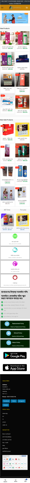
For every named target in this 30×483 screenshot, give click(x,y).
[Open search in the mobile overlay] (5, 480)
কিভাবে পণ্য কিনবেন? (6, 434)
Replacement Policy (18, 323)
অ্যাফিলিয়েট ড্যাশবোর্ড (6, 451)
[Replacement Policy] (7, 323)
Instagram (21, 401)
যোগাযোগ (4, 422)
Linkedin (6, 405)
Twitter (14, 401)
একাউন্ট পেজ (4, 425)
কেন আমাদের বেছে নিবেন (6, 440)
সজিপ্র (3, 445)
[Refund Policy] (8, 333)
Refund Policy (18, 333)
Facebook (6, 401)
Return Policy (16, 342)
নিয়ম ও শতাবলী (5, 442)
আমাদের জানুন (5, 413)
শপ (3, 419)
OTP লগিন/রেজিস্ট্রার (6, 437)
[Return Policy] (8, 342)
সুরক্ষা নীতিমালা (5, 448)
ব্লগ (3, 416)
